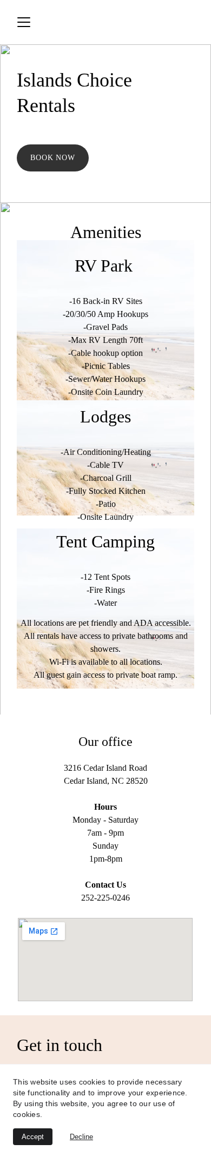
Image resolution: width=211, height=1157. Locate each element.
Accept (33, 1137)
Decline (81, 1137)
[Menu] (23, 22)
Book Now (53, 158)
